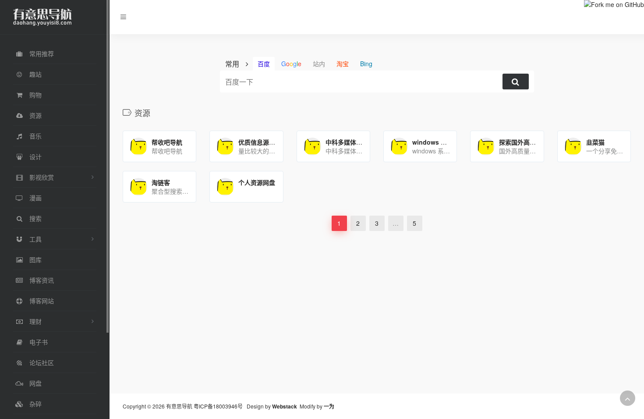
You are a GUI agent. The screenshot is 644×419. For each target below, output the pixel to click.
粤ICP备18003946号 (218, 406)
